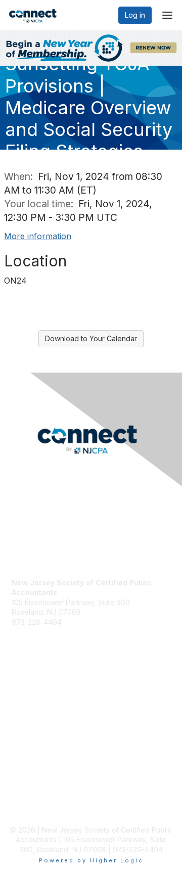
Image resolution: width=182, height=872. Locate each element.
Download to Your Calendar (91, 338)
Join (19, 708)
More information (37, 236)
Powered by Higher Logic (91, 860)
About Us (27, 795)
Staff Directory (36, 641)
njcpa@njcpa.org (40, 632)
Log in (135, 15)
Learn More (31, 728)
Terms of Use (34, 804)
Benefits (25, 718)
